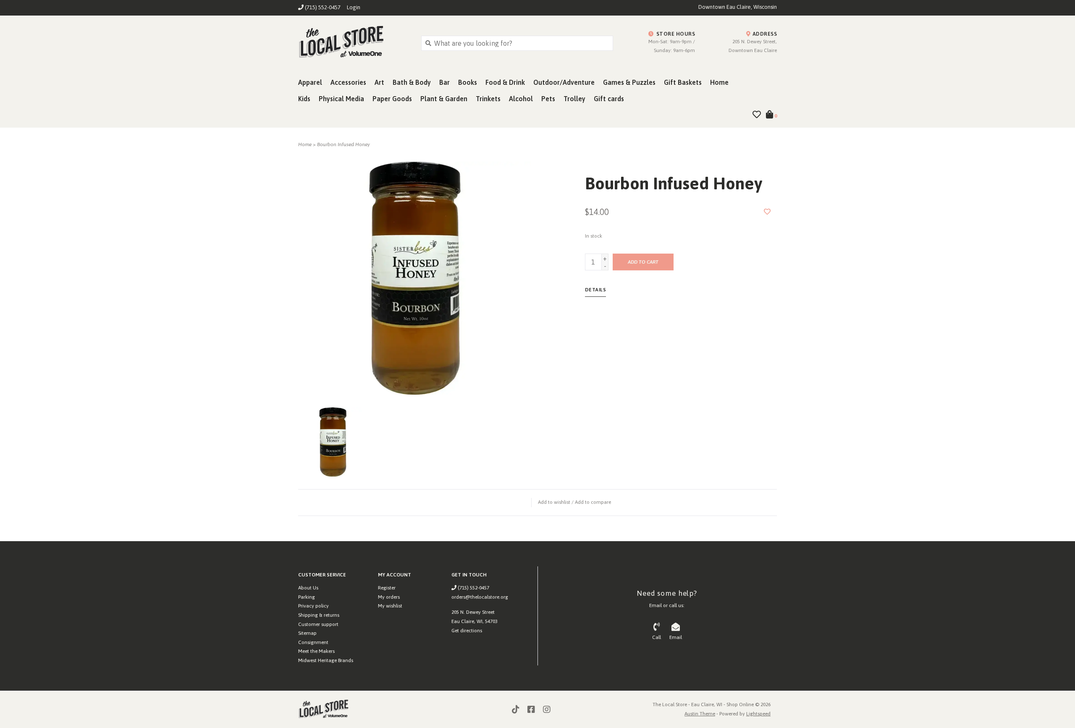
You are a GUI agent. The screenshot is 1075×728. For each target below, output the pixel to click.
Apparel (310, 82)
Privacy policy (313, 606)
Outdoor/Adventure (564, 82)
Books (467, 82)
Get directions (466, 631)
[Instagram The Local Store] (547, 709)
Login (353, 7)
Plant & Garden (443, 98)
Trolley (574, 98)
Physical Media (341, 98)
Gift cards (609, 98)
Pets (548, 98)
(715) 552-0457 (472, 588)
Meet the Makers (316, 651)
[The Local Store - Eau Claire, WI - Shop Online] (353, 43)
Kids (304, 98)
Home (719, 82)
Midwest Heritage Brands (325, 660)
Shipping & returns (318, 615)
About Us (308, 588)
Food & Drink (505, 82)
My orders (389, 597)
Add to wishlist (554, 502)
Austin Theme (699, 714)
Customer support (318, 624)
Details (595, 290)
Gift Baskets (683, 82)
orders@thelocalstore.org (479, 597)
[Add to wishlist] (767, 211)
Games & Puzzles (629, 82)
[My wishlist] (756, 115)
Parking (306, 597)
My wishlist (390, 606)
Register (387, 588)
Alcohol (521, 98)
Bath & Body (412, 82)
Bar (444, 82)
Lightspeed (758, 714)
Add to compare (593, 502)
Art (379, 82)
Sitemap (307, 633)
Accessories (348, 82)
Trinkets (488, 98)
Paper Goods (392, 98)
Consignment (313, 642)
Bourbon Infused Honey (343, 144)
